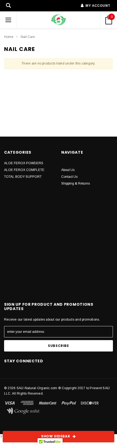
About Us (68, 170)
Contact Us (69, 177)
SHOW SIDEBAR (55, 436)
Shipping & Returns (75, 183)
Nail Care (28, 37)
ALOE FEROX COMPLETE (24, 170)
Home (8, 37)
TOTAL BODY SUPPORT (23, 177)
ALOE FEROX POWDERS (23, 163)
